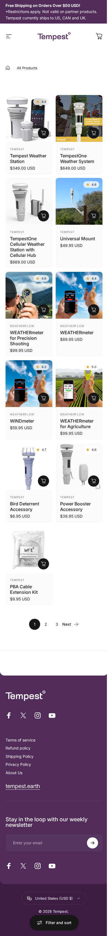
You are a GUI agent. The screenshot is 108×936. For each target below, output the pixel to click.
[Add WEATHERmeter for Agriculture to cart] (93, 398)
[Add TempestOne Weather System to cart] (93, 133)
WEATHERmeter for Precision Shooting (26, 338)
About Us (14, 772)
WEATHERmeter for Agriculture (77, 423)
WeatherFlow (22, 326)
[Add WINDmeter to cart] (43, 398)
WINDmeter (22, 421)
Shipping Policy (20, 756)
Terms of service (20, 740)
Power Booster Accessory (75, 506)
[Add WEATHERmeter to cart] (93, 309)
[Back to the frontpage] (8, 68)
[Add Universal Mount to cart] (93, 215)
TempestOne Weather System (77, 158)
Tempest (17, 149)
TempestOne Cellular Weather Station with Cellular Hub (27, 247)
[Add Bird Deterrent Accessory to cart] (43, 481)
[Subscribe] (92, 842)
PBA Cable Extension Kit (24, 589)
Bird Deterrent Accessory (24, 506)
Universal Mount (77, 238)
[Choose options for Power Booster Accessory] (93, 481)
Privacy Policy (18, 764)
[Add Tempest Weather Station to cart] (43, 133)
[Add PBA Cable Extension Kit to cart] (43, 563)
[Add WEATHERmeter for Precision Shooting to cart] (43, 309)
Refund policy (18, 748)
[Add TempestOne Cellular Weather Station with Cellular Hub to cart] (43, 215)
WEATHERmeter (77, 332)
